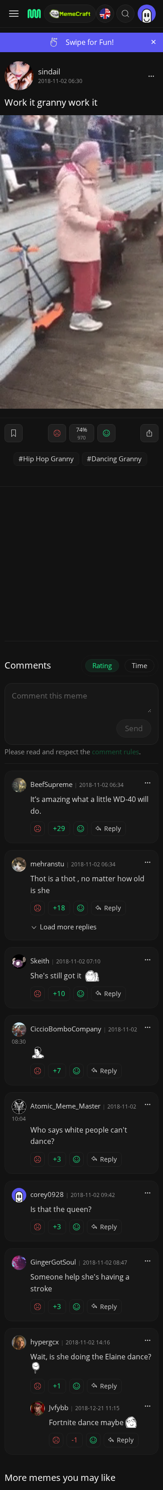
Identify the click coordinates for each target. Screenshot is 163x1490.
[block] (151, 75)
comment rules (115, 751)
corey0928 (47, 1194)
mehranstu (47, 863)
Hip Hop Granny (48, 458)
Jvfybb (58, 1407)
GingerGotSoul (53, 1261)
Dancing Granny (116, 458)
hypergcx (45, 1341)
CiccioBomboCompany (66, 1028)
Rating (102, 665)
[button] (125, 14)
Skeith (40, 960)
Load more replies (68, 926)
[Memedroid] (32, 13)
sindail (49, 71)
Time (139, 665)
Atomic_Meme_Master (65, 1105)
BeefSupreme (51, 784)
